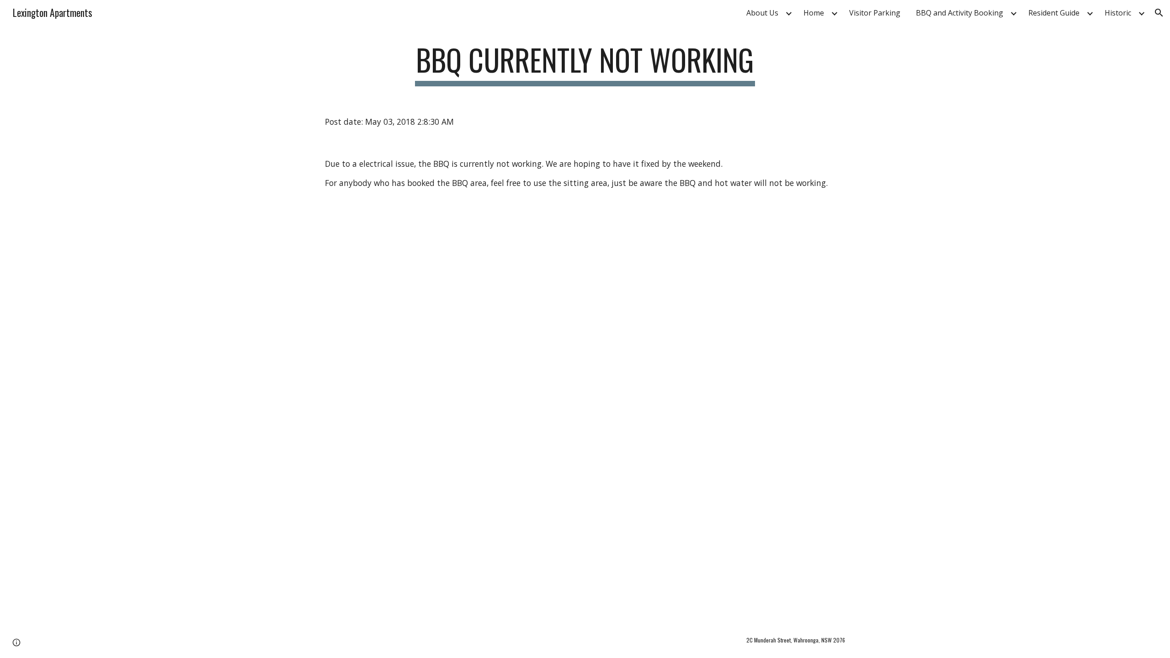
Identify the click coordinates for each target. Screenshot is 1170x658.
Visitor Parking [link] (874, 13)
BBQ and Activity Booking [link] (959, 13)
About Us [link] (762, 13)
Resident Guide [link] (1054, 13)
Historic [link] (1118, 13)
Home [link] (813, 13)
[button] (1159, 13)
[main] (585, 64)
